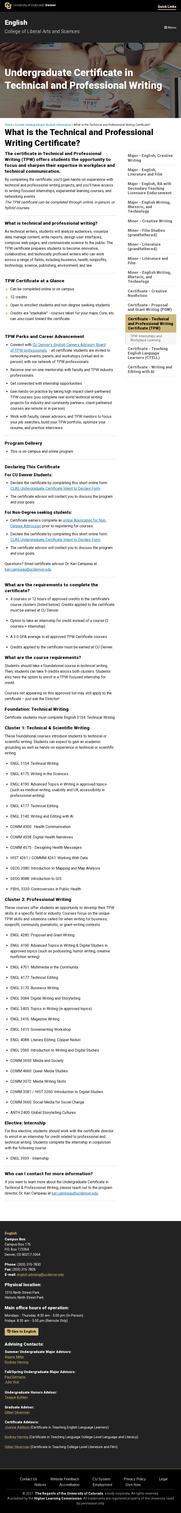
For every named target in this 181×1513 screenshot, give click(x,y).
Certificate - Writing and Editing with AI (150, 369)
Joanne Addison (17, 1427)
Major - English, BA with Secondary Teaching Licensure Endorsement (150, 188)
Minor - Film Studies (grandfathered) (146, 232)
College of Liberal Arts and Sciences (42, 31)
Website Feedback (64, 1479)
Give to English (23, 1332)
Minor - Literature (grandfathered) (144, 246)
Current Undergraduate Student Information (43, 125)
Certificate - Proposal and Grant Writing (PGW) (150, 307)
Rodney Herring (17, 1362)
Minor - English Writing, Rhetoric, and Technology (149, 277)
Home (8, 125)
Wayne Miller (14, 1357)
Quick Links (167, 6)
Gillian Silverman (17, 1413)
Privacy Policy (135, 1479)
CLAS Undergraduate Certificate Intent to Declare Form (55, 488)
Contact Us (28, 1479)
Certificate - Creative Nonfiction (147, 293)
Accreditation (69, 1485)
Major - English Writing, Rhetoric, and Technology (149, 207)
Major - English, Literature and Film (145, 172)
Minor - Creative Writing (150, 221)
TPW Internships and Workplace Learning (146, 338)
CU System (101, 1479)
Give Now (133, 1485)
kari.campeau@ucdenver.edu (28, 569)
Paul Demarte (15, 1377)
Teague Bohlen (16, 1397)
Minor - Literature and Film (148, 260)
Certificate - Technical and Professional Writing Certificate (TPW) (150, 323)
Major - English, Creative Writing (150, 157)
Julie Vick (12, 1382)
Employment (102, 1485)
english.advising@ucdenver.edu (40, 1275)
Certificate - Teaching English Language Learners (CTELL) (148, 353)
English (11, 1233)
